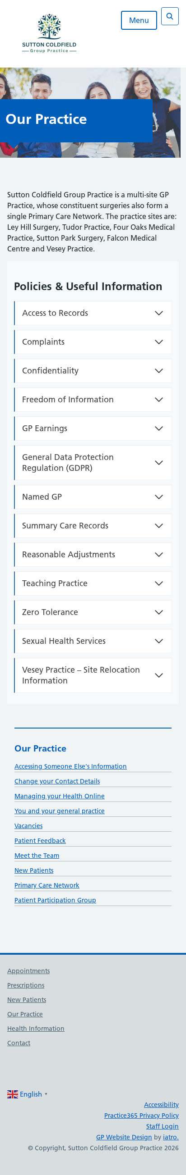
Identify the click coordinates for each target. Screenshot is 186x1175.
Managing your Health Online (59, 796)
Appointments (28, 971)
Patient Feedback (40, 841)
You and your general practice (59, 811)
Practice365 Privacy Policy (141, 1115)
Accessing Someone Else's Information (70, 766)
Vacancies (28, 826)
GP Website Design (124, 1137)
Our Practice (40, 748)
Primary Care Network (46, 885)
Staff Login (162, 1126)
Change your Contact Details (57, 781)
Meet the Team (36, 856)
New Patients (33, 870)
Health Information (36, 1029)
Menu (139, 20)
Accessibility (161, 1105)
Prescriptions (25, 985)
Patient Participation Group (55, 900)
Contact (18, 1043)
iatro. (171, 1137)
